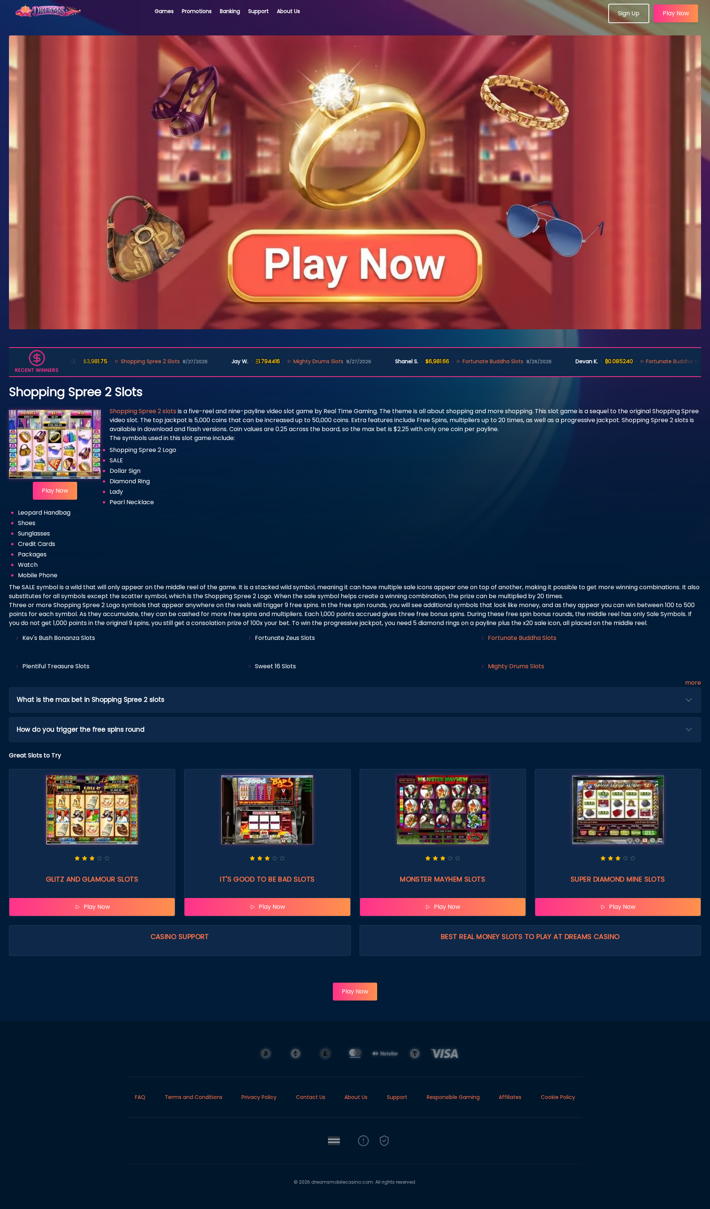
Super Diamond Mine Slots (618, 879)
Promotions (197, 11)
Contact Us (310, 1097)
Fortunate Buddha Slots (460, 361)
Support (258, 11)
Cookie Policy (558, 1097)
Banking (230, 11)
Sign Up (629, 13)
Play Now (676, 13)
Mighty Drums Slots (286, 361)
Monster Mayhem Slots (442, 879)
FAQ (140, 1097)
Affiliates (510, 1097)
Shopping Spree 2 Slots (118, 361)
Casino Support (180, 936)
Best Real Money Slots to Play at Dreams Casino (530, 936)
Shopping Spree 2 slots (143, 411)
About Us (288, 11)
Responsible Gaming (453, 1097)
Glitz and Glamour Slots (92, 879)
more (693, 682)
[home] (77, 20)
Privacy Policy (259, 1097)
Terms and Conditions (194, 1097)
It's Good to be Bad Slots (267, 879)
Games (164, 11)
